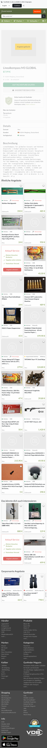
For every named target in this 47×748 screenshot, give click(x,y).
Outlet (3, 708)
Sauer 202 (27, 626)
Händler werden (29, 698)
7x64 (3, 672)
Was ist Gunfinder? (29, 700)
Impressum (4, 730)
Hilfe (25, 696)
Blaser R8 (27, 624)
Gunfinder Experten (30, 702)
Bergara (3, 656)
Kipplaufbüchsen (29, 648)
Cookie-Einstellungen (8, 728)
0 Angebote (6, 117)
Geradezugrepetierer (30, 656)
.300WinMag (5, 670)
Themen (3, 706)
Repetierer (27, 646)
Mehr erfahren (30, 104)
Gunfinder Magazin (29, 706)
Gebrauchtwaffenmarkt (8, 712)
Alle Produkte (5, 700)
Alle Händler (5, 702)
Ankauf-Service (28, 704)
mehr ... (3, 636)
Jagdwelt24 (5, 624)
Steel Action (5, 654)
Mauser (3, 646)
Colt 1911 (27, 632)
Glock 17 (26, 628)
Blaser (3, 650)
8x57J (3, 674)
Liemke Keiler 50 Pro (30, 630)
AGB (2, 722)
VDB (2, 632)
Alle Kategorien (6, 698)
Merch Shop (27, 714)
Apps (25, 710)
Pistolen (26, 654)
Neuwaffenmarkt (6, 710)
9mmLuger (4, 676)
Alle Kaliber (5, 704)
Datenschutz (5, 726)
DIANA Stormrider (29, 634)
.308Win (4, 665)
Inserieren (37, 11)
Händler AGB (5, 724)
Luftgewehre (27, 652)
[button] (43, 11)
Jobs (25, 708)
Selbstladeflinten (29, 650)
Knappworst (5, 626)
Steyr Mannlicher (6, 652)
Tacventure (7, 113)
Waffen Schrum (6, 630)
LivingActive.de (6, 628)
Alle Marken (5, 696)
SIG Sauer (4, 648)
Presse (26, 712)
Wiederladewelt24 (7, 634)
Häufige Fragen (6, 732)
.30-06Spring (5, 668)
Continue (17, 5)
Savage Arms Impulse (30, 636)
